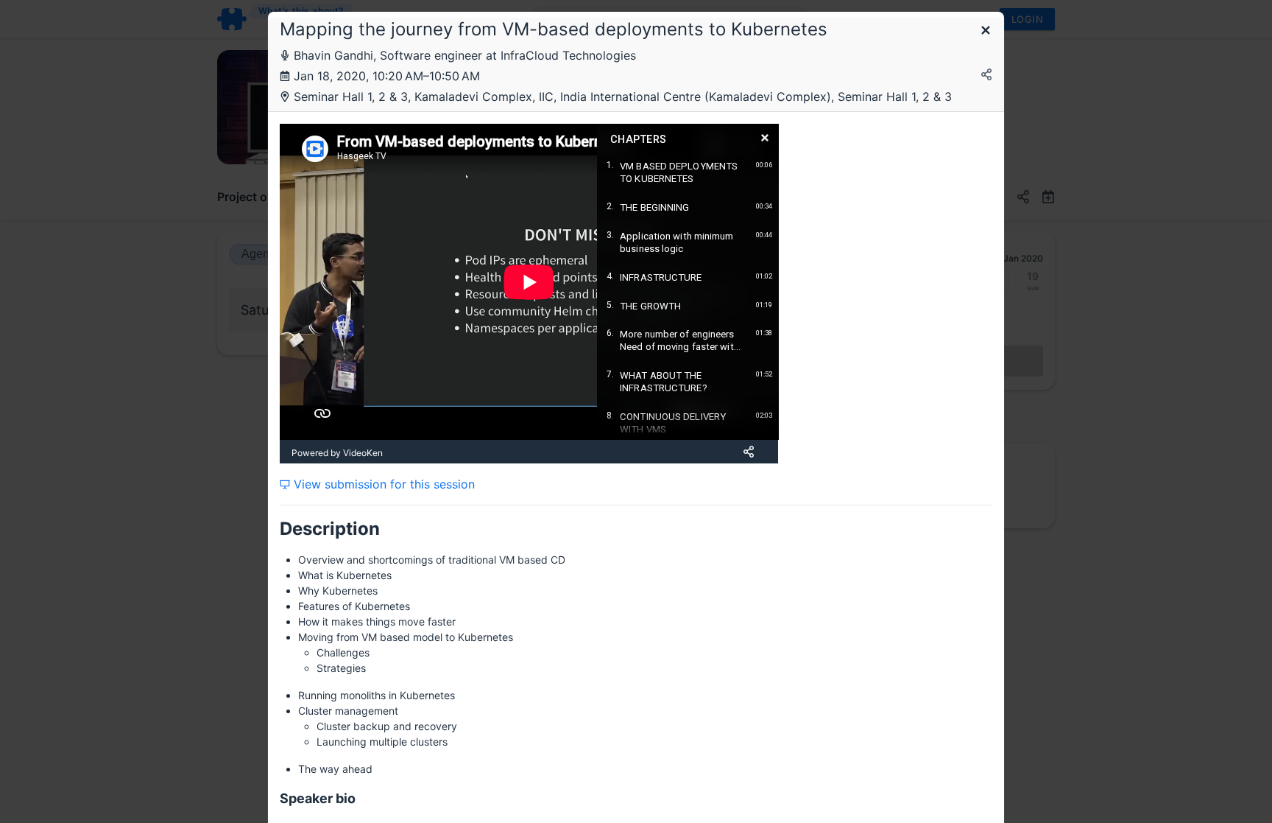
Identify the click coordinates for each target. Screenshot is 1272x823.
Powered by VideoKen (337, 452)
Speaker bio (318, 798)
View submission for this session (382, 484)
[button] (985, 31)
